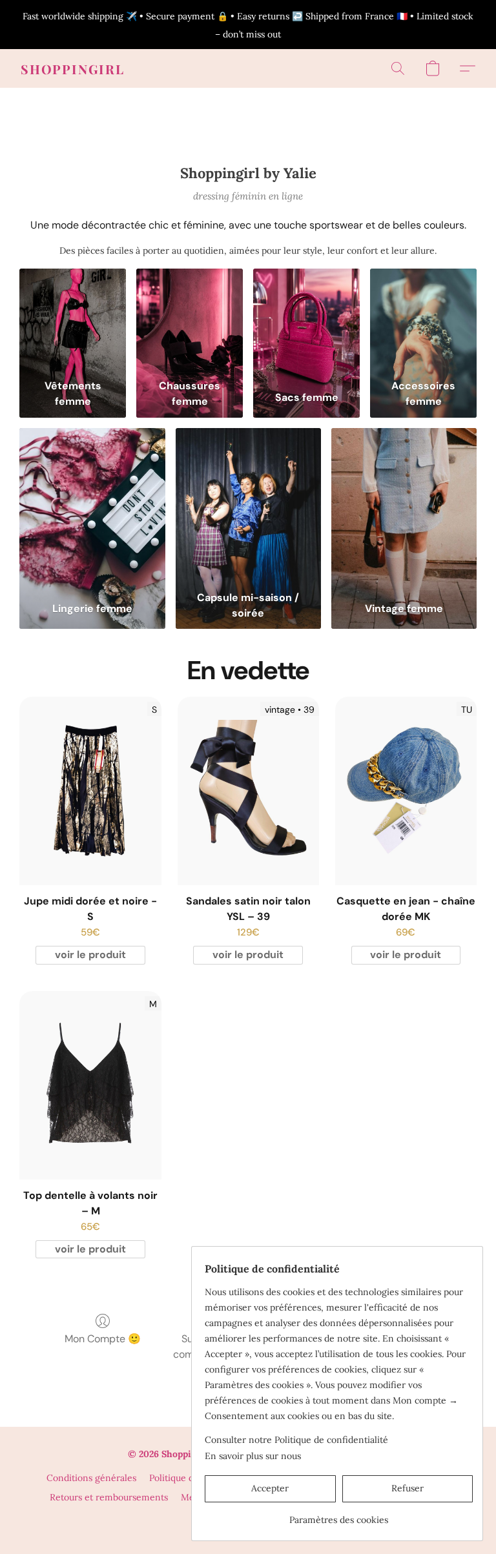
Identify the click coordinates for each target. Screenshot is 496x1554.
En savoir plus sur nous (253, 1456)
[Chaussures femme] (189, 321)
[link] (339, 1515)
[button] (73, 68)
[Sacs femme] (306, 321)
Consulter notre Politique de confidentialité (296, 1440)
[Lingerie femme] (92, 506)
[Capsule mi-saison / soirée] (248, 506)
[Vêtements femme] (72, 321)
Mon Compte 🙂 (103, 1338)
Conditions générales (91, 1478)
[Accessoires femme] (423, 321)
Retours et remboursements (109, 1497)
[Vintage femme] (404, 506)
